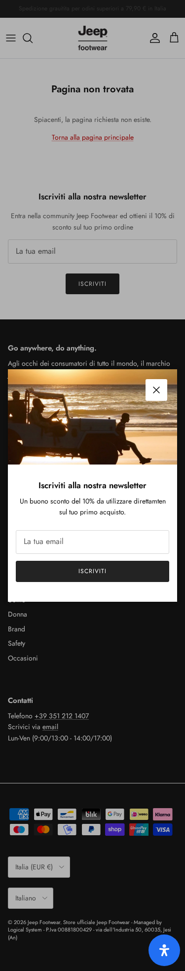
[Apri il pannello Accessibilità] (164, 950)
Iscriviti (92, 571)
